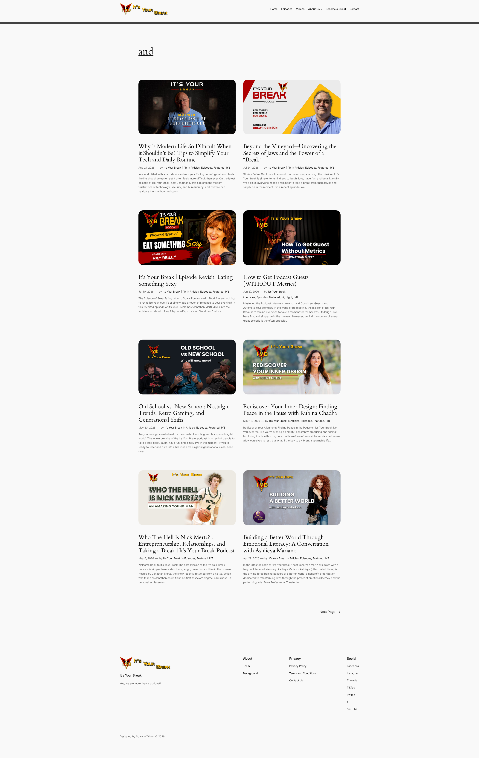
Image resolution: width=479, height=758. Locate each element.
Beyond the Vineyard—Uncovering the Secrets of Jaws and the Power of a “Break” (289, 153)
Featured (219, 167)
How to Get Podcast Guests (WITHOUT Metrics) (275, 280)
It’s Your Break (277, 291)
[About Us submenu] (321, 9)
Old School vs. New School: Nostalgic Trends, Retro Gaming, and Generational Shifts (183, 413)
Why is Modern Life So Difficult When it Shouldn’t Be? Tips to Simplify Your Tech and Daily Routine (185, 153)
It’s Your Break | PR (175, 167)
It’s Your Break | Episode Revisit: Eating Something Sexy (185, 280)
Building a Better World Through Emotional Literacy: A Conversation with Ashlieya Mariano (286, 544)
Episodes (206, 167)
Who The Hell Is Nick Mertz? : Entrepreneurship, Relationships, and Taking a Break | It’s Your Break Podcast (186, 544)
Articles (195, 167)
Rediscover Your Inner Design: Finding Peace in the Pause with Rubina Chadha (290, 410)
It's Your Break (131, 675)
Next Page (330, 612)
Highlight (286, 297)
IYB (228, 167)
